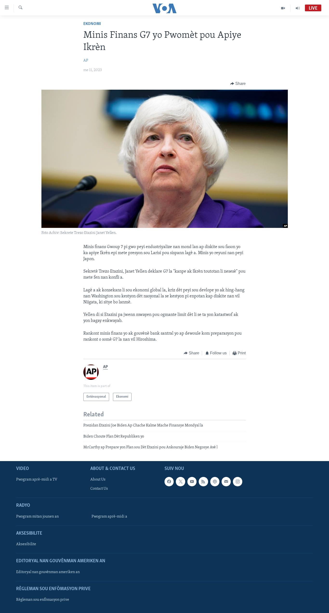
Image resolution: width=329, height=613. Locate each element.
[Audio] (297, 8)
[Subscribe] (226, 481)
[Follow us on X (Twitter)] (180, 481)
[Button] (238, 84)
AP (85, 61)
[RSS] (203, 481)
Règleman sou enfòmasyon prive (42, 599)
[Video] (283, 8)
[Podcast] (214, 481)
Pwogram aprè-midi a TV (36, 480)
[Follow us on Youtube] (192, 481)
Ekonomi (92, 24)
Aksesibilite (26, 544)
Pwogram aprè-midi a (109, 516)
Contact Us (99, 489)
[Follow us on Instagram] (237, 481)
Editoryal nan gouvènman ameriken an (48, 572)
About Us (97, 480)
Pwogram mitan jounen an (37, 516)
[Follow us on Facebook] (169, 481)
